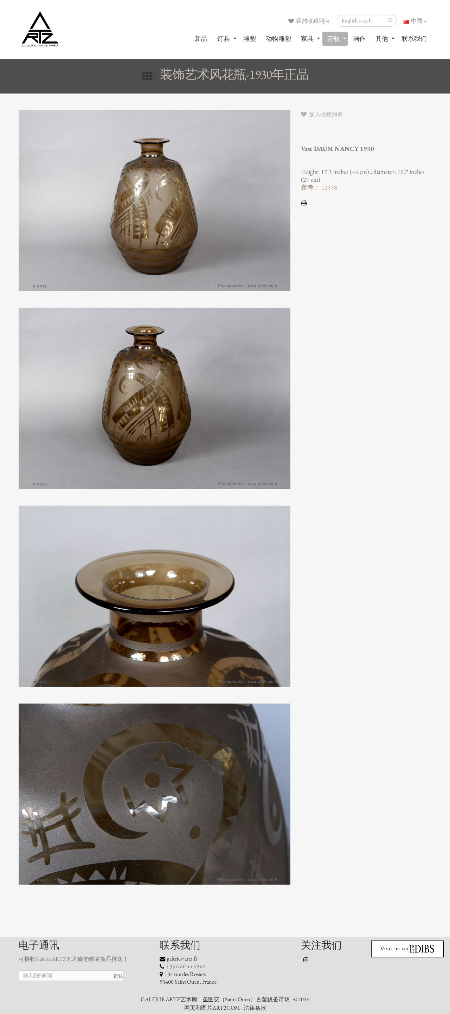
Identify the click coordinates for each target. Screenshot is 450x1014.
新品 (201, 39)
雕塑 (249, 39)
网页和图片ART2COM (212, 1008)
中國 (416, 21)
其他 (381, 39)
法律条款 (255, 1008)
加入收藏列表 (325, 114)
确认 (118, 976)
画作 (359, 39)
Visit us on (395, 948)
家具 (307, 39)
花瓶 (333, 39)
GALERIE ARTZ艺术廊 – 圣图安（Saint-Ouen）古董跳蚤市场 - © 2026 (225, 999)
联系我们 (414, 39)
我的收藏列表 (312, 21)
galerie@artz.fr (182, 958)
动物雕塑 (278, 39)
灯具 (223, 39)
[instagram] (306, 960)
